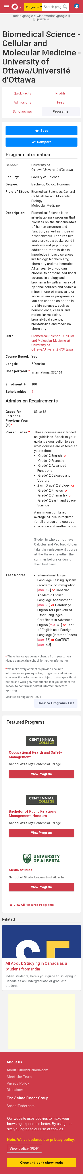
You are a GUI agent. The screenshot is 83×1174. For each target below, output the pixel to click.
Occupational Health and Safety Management (35, 754)
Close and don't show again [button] (41, 1162)
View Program (41, 774)
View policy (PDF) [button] (24, 1148)
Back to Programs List (56, 703)
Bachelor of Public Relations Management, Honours (32, 813)
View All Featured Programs (31, 904)
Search (65, 7)
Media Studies (21, 870)
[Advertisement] (41, 1021)
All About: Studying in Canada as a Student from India (36, 966)
